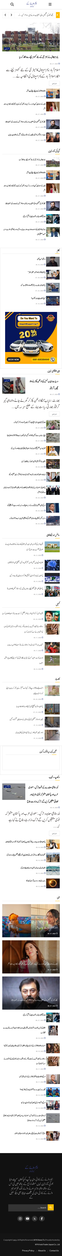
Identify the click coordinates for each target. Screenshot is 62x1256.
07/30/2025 (39, 277)
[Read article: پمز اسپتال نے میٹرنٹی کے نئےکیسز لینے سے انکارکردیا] (31, 37)
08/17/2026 (37, 637)
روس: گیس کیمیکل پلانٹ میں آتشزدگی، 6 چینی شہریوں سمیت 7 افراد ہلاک (27, 518)
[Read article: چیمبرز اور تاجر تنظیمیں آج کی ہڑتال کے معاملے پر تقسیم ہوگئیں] (52, 722)
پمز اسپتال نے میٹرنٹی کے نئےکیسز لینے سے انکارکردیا (38, 57)
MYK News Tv (39, 1240)
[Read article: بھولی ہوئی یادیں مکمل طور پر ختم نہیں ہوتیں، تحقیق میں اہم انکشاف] (52, 565)
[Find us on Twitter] (34, 1218)
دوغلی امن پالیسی (41, 259)
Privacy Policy (28, 1250)
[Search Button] (12, 4)
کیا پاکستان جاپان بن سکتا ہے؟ (38, 298)
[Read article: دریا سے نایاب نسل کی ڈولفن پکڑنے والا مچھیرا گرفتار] (13, 385)
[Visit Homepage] (31, 5)
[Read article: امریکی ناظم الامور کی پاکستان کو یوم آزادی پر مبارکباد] (53, 1105)
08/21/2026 (37, 555)
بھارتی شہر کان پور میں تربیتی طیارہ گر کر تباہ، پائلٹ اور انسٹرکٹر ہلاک (29, 422)
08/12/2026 (40, 886)
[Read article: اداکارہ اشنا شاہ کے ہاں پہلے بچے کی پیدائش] (53, 93)
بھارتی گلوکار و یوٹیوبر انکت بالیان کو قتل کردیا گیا (34, 216)
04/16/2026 (39, 264)
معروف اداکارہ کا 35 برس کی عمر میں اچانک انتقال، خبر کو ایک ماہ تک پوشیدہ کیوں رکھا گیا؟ (24, 1045)
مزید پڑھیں (53, 83)
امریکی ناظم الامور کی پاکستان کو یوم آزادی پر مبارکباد (33, 1102)
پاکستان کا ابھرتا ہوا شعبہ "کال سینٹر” (36, 272)
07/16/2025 (39, 303)
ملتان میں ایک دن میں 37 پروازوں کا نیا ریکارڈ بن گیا (33, 867)
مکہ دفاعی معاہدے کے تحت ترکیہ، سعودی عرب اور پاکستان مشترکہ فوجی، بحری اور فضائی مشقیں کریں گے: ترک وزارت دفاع (42, 794)
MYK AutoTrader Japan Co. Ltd (47, 1244)
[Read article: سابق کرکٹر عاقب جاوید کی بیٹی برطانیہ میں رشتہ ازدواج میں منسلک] (53, 1136)
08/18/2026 (40, 1038)
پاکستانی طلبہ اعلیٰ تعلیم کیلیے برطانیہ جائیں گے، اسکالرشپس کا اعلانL (25, 588)
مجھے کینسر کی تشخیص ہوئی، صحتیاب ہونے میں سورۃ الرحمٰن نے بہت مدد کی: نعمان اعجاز (30, 15)
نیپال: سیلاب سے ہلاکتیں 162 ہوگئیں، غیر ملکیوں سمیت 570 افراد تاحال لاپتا (26, 435)
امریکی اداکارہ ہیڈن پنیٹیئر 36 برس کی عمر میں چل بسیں (32, 1076)
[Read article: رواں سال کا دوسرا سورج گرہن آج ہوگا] (53, 883)
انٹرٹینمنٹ (7, 786)
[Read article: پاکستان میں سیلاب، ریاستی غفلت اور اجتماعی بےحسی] (53, 287)
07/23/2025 (37, 712)
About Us (42, 1250)
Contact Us (54, 1250)
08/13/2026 (37, 594)
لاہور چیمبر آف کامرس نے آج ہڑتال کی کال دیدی (29, 732)
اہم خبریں (7, 48)
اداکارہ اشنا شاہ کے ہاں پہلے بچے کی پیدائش (35, 90)
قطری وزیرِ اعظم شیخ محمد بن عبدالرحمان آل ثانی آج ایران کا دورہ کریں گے (28, 448)
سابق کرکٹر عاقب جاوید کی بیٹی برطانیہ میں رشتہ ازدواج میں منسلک (29, 1133)
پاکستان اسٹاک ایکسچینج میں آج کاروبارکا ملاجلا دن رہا (29, 706)
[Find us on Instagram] (20, 1218)
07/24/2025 (39, 290)
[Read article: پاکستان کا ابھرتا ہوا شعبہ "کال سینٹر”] (53, 275)
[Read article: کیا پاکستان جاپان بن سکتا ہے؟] (53, 301)
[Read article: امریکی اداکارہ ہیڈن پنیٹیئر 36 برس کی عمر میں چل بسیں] (53, 1079)
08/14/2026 (37, 581)
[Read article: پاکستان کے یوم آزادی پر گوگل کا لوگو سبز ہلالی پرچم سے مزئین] (52, 578)
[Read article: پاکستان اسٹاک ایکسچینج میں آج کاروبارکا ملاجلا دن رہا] (52, 709)
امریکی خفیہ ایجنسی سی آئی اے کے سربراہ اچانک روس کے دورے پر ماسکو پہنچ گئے (26, 505)
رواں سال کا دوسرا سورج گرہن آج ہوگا (35, 880)
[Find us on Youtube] (27, 1218)
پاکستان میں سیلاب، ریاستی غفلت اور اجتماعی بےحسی (33, 285)
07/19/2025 (37, 725)
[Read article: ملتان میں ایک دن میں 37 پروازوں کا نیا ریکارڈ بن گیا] (53, 870)
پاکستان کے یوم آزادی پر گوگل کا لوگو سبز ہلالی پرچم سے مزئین (26, 575)
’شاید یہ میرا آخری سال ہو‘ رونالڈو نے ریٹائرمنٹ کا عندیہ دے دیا (25, 644)
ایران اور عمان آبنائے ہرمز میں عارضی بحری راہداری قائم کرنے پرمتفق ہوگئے (27, 474)
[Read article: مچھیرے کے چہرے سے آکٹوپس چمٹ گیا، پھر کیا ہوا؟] (53, 1092)
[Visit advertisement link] (31, 338)
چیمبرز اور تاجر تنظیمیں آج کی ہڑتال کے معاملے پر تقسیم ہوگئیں (26, 719)
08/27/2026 (54, 63)
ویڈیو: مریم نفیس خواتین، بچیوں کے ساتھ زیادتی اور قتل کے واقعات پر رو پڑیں (26, 134)
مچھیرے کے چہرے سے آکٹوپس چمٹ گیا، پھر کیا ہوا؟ (32, 1089)
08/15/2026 (37, 568)
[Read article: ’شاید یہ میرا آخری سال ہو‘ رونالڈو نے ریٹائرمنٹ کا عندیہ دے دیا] (52, 647)
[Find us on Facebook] (42, 1218)
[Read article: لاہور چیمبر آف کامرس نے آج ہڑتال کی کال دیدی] (52, 735)
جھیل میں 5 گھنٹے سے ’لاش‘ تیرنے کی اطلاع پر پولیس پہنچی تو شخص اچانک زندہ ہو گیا (26, 854)
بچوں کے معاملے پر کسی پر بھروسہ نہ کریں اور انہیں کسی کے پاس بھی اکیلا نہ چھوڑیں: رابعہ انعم (32, 964)
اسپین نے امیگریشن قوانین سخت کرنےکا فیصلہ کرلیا (33, 461)
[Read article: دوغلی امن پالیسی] (53, 261)
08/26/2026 (40, 466)
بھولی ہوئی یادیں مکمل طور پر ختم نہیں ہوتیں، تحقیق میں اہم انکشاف (25, 562)
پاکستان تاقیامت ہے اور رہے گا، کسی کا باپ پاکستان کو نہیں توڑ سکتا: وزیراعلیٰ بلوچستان (25, 841)
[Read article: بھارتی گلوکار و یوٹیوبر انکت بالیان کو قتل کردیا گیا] (53, 219)
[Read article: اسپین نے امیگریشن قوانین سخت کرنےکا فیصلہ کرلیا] (53, 464)
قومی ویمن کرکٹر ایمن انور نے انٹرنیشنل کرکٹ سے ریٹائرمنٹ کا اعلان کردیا (22, 613)
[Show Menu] (50, 4)
